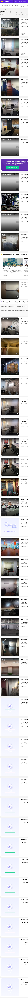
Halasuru (11, 9)
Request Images (10, 711)
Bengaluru (6, 9)
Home (1, 9)
